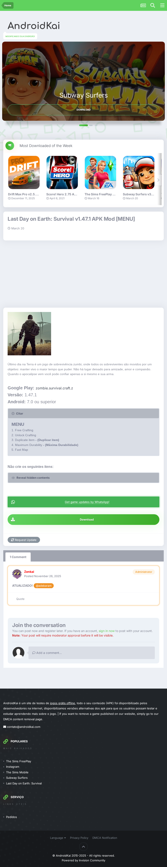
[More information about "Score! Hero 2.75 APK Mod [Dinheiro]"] (62, 172)
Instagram (12, 766)
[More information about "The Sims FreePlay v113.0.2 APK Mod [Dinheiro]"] (100, 172)
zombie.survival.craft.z (54, 388)
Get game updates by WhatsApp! (87, 502)
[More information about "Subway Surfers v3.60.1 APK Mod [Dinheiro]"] (139, 172)
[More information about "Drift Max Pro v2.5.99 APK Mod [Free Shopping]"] (24, 172)
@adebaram (44, 585)
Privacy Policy (79, 837)
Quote (20, 599)
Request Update (25, 540)
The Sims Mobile (17, 772)
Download (84, 109)
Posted (42, 576)
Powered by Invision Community (83, 860)
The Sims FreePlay (18, 761)
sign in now (107, 631)
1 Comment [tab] (18, 557)
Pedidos (11, 817)
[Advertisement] (83, 273)
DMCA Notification (104, 837)
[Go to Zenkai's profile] (17, 574)
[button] (83, 125)
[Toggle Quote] (13, 413)
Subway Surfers (17, 777)
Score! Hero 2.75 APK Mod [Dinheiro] (73, 194)
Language (57, 837)
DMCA (7, 719)
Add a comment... (48, 653)
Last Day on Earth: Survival (24, 783)
